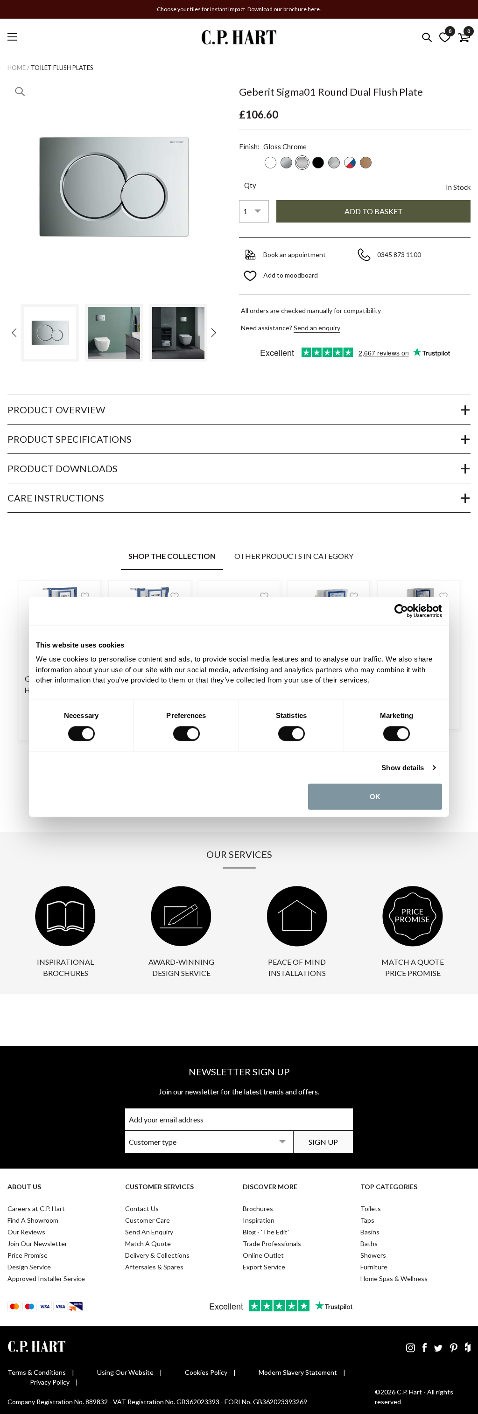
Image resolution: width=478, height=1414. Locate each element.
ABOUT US (24, 1187)
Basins (370, 1232)
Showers (373, 1255)
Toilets (370, 1208)
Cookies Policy (206, 1372)
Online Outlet (263, 1255)
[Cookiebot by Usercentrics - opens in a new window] (401, 611)
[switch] (186, 733)
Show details (402, 767)
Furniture (373, 1267)
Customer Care (147, 1220)
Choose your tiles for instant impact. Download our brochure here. (239, 9)
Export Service (264, 1267)
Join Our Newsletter (37, 1243)
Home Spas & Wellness (394, 1278)
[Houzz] (468, 1347)
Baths (369, 1243)
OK (375, 796)
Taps (367, 1220)
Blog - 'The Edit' (266, 1232)
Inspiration (258, 1220)
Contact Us (142, 1208)
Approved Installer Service (46, 1278)
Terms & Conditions (36, 1372)
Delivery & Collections (157, 1255)
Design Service (29, 1267)
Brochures (258, 1208)
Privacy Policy (50, 1382)
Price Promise (27, 1255)
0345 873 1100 (399, 254)
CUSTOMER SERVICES (159, 1187)
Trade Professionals (272, 1243)
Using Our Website (125, 1372)
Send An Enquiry (149, 1232)
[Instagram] (410, 1347)
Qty (250, 185)
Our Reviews (26, 1232)
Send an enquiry (317, 328)
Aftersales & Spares (154, 1267)
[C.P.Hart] (239, 39)
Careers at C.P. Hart (36, 1208)
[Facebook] (424, 1347)
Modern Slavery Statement (298, 1372)
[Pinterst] (453, 1347)
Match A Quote (148, 1243)
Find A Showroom (32, 1220)
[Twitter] (438, 1347)
